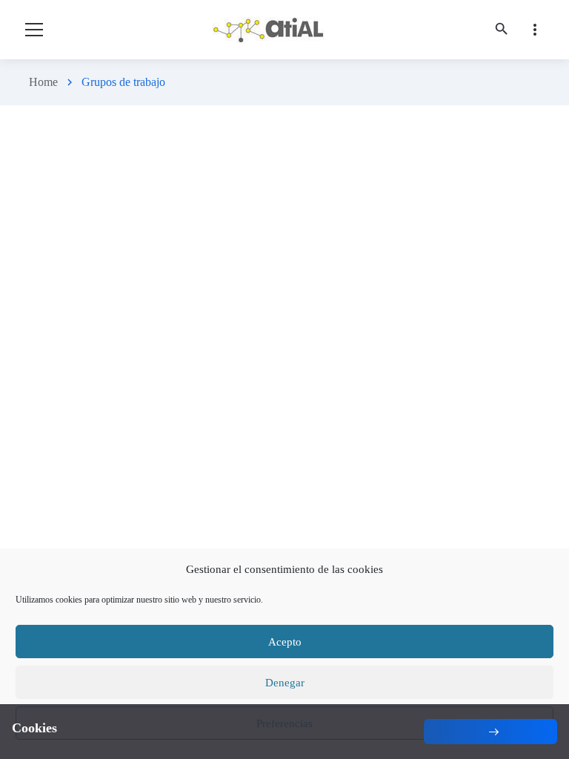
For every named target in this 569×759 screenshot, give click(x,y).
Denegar (285, 683)
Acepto (285, 642)
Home (43, 82)
